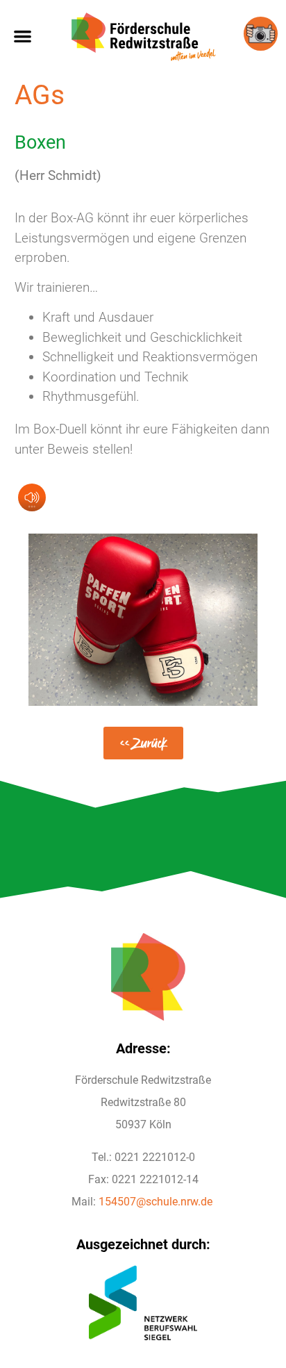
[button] (22, 36)
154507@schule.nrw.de (155, 1201)
